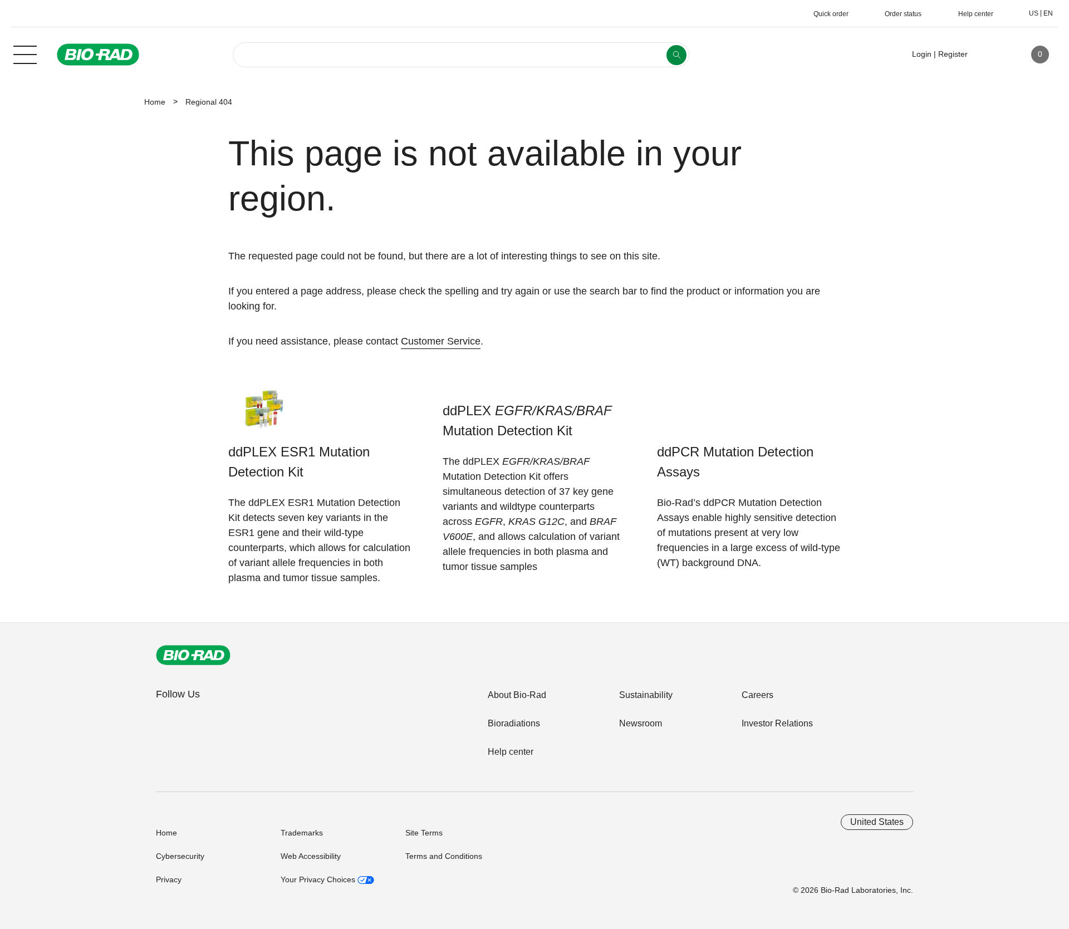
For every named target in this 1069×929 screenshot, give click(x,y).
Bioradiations (514, 723)
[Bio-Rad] (193, 655)
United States (877, 822)
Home (154, 101)
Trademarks (302, 832)
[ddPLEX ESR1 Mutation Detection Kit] (263, 414)
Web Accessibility (311, 856)
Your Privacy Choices (319, 879)
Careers (757, 695)
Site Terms (424, 832)
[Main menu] (25, 53)
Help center (510, 751)
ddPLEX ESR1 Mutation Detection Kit (299, 461)
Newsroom (640, 723)
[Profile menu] (992, 54)
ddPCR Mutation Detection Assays (735, 461)
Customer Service (440, 341)
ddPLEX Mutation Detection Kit (527, 420)
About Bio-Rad (517, 695)
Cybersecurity (180, 856)
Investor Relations (777, 723)
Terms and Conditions (443, 856)
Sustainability (646, 695)
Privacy (169, 879)
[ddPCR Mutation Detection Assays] (692, 414)
